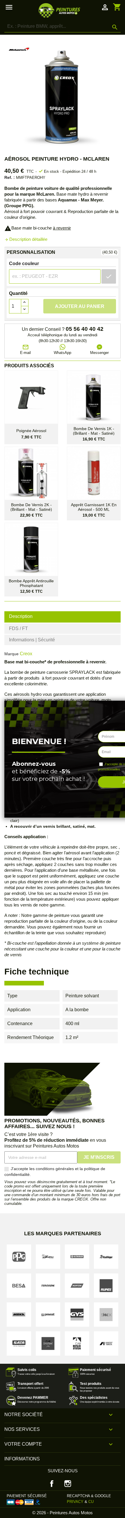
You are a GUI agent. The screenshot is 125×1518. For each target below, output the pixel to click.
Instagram (67, 1483)
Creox (26, 653)
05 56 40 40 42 (84, 329)
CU (91, 1501)
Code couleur (24, 263)
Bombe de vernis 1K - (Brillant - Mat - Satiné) (94, 431)
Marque (11, 653)
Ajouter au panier (79, 306)
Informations (22, 1458)
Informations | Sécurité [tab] (32, 639)
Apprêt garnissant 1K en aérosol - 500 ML (94, 507)
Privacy (75, 1501)
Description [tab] (21, 616)
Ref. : (9, 177)
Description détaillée (25, 239)
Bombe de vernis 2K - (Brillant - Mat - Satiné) (31, 507)
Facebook (51, 1483)
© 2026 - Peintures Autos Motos (62, 1512)
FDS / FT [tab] (18, 628)
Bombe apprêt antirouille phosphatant (31, 583)
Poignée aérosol (31, 431)
